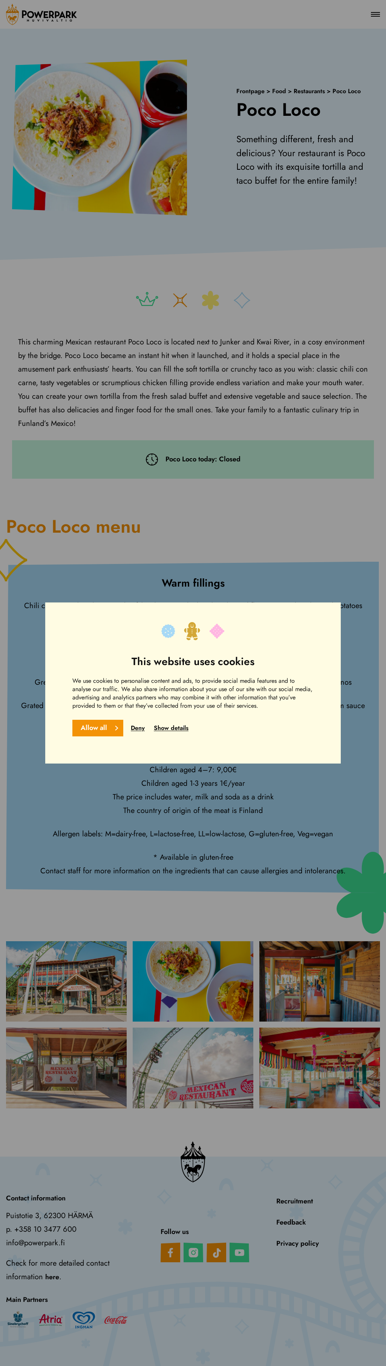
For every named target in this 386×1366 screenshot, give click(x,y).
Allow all (94, 728)
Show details (171, 728)
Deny (138, 728)
